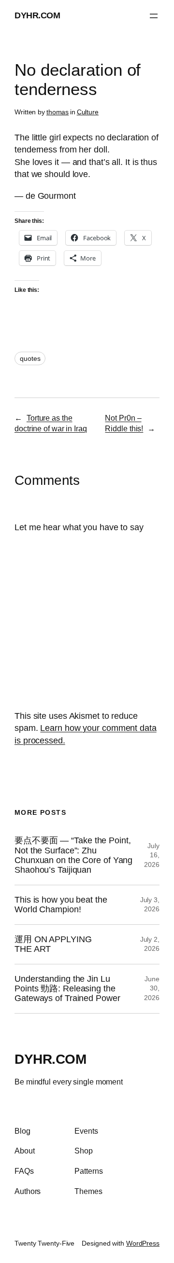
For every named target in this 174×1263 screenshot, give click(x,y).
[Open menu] (154, 16)
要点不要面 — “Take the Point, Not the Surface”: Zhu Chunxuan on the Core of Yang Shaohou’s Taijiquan (73, 855)
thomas (57, 112)
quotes (30, 358)
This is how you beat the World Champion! (60, 904)
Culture (88, 112)
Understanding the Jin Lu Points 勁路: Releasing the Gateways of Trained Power (67, 988)
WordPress (143, 1243)
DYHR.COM (37, 15)
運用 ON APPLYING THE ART (53, 944)
